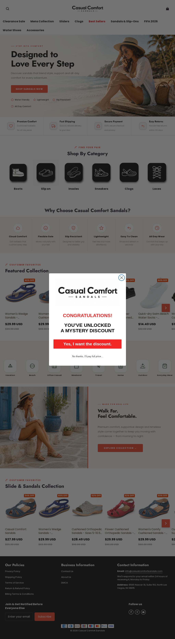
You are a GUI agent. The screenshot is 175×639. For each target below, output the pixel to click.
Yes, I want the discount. (87, 344)
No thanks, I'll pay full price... (87, 356)
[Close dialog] (122, 278)
